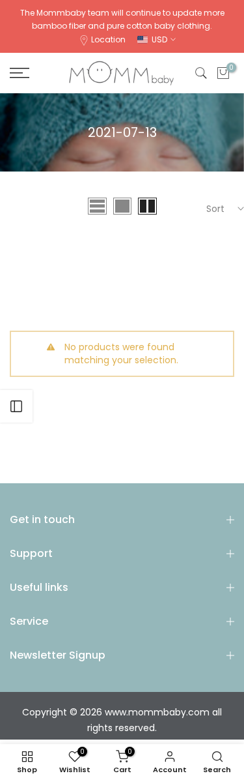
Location (108, 39)
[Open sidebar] (16, 406)
